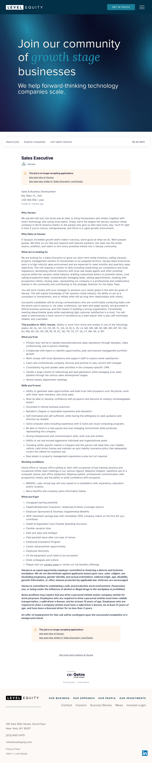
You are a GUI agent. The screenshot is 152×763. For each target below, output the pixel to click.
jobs (12, 141)
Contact (66, 705)
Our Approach (84, 698)
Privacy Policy (13, 749)
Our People (107, 698)
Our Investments (132, 698)
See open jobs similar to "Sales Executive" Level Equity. (56, 181)
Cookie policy (83, 682)
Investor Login (136, 705)
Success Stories (101, 705)
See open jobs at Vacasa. (41, 177)
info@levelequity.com (19, 742)
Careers (81, 705)
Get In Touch (121, 7)
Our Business (59, 698)
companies (34, 141)
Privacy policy (69, 682)
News (119, 705)
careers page (51, 564)
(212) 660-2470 (15, 735)
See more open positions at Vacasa (76, 655)
